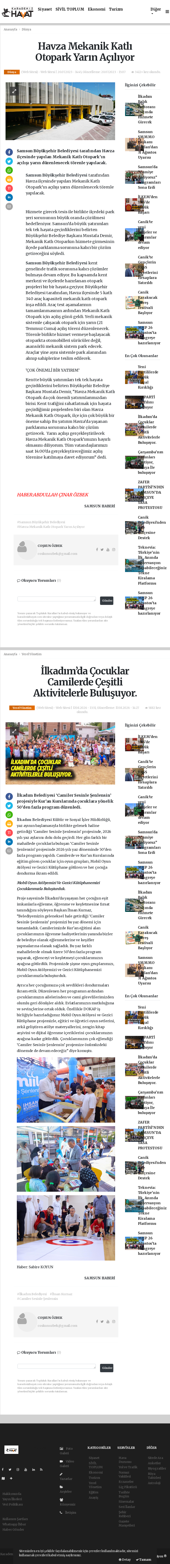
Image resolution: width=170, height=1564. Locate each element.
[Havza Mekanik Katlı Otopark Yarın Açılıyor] (60, 111)
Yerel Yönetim (32, 654)
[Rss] (43, 1470)
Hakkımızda (11, 1494)
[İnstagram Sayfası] (20, 1470)
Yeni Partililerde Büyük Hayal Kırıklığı (148, 377)
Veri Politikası (12, 1504)
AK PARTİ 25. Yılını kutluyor (146, 402)
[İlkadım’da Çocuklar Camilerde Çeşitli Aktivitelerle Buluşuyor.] (60, 753)
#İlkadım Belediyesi (31, 1294)
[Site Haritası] (5, 1478)
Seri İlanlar (127, 1507)
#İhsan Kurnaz (61, 1294)
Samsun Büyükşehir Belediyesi (57, 175)
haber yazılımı (11, 1559)
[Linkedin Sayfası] (35, 1470)
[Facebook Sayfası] (4, 1470)
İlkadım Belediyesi (35, 819)
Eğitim (93, 1492)
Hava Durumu (125, 1460)
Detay (126, 1560)
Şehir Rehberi (125, 1514)
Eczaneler (126, 1482)
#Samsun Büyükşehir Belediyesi (41, 522)
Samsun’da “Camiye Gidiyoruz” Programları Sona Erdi (149, 177)
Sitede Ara (155, 1458)
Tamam (145, 1560)
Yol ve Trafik (128, 1467)
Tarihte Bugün (124, 1494)
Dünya (26, 29)
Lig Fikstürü (128, 1487)
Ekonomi (97, 9)
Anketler (154, 1463)
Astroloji (154, 1483)
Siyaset (45, 9)
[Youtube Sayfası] (27, 1470)
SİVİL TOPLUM (70, 9)
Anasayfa (11, 29)
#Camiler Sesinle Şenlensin (37, 1299)
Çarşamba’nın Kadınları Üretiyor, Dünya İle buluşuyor (151, 462)
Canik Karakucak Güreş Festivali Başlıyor (148, 302)
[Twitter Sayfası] (12, 1470)
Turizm (116, 9)
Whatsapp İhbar (14, 1524)
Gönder (107, 600)
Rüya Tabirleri (154, 1476)
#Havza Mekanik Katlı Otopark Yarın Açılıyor (51, 527)
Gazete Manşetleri (127, 1523)
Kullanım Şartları (15, 1519)
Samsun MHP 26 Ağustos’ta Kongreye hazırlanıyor (149, 332)
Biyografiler (157, 1468)
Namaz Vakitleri (125, 1474)
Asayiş (93, 1498)
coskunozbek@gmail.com (57, 554)
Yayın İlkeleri (12, 1499)
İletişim (70, 1513)
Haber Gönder (13, 1530)
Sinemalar (126, 1502)
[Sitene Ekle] (13, 1478)
